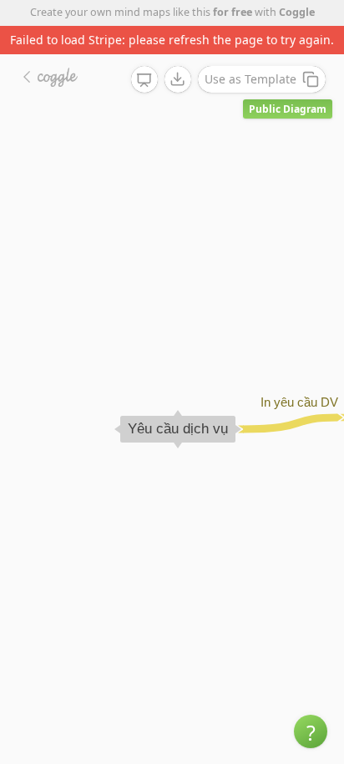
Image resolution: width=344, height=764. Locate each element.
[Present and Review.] (144, 80)
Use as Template (250, 79)
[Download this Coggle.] (177, 79)
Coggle (297, 12)
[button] (310, 731)
